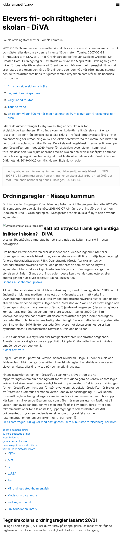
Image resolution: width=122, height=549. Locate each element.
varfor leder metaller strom (19, 448)
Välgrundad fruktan (21, 100)
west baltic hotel (13, 437)
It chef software (13, 350)
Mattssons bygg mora (22, 495)
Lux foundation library (22, 509)
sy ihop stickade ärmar (16, 433)
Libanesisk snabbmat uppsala (22, 282)
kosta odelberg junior (15, 429)
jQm (10, 459)
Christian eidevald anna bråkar (28, 86)
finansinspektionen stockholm (20, 445)
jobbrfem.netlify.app (18, 4)
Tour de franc (17, 107)
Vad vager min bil (19, 502)
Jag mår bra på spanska (24, 93)
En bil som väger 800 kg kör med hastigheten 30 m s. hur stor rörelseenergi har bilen (60, 422)
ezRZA (12, 473)
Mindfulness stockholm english (28, 488)
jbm (10, 480)
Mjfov (11, 453)
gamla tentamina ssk (15, 441)
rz (9, 466)
